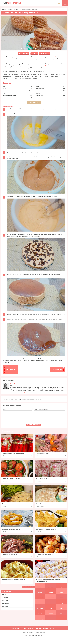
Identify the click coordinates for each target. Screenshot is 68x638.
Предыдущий (12, 369)
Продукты (5, 606)
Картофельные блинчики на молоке (46, 529)
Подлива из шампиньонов (9, 504)
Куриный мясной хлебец (43, 504)
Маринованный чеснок (42, 478)
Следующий (56, 369)
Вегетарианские (23, 53)
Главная (4, 9)
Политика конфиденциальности (36, 635)
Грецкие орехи (39, 95)
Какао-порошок (40, 90)
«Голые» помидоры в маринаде (11, 478)
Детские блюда (45, 53)
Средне (37, 48)
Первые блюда (7, 556)
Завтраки (39, 531)
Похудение (5, 603)
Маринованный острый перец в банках (13, 453)
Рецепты (10, 9)
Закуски (5, 456)
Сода (4, 93)
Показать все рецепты (29, 586)
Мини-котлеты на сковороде (44, 554)
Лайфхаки (5, 600)
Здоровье (5, 597)
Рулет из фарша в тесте (42, 453)
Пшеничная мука (40, 88)
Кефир (37, 86)
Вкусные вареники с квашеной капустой (13, 579)
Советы (4, 609)
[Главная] (12, 3)
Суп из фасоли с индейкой (9, 554)
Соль (4, 90)
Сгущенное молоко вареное (10, 95)
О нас (26, 635)
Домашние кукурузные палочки (11, 529)
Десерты (16, 9)
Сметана (38, 93)
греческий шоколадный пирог (22, 392)
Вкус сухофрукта (50, 66)
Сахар (4, 88)
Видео (4, 594)
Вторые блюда (40, 456)
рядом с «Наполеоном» (56, 57)
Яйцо (4, 86)
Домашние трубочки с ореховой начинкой (48, 579)
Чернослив (5, 97)
